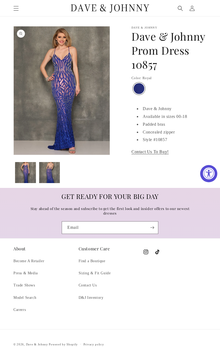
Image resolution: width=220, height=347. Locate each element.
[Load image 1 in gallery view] (25, 172)
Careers (19, 310)
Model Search (24, 298)
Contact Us (88, 285)
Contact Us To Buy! (150, 151)
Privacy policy (93, 344)
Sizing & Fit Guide (95, 273)
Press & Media (25, 273)
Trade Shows (24, 285)
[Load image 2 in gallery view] (49, 172)
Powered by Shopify (63, 344)
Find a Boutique (92, 261)
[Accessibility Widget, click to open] (208, 173)
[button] (16, 8)
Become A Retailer (28, 261)
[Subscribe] (152, 227)
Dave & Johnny (37, 344)
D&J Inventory (91, 298)
